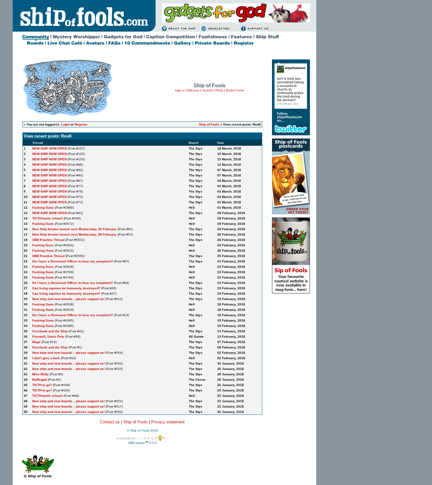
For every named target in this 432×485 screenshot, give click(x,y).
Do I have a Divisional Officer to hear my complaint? (72, 261)
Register (81, 124)
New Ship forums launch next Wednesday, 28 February (74, 229)
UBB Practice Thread (48, 240)
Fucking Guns (43, 207)
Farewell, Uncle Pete (48, 336)
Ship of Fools (209, 124)
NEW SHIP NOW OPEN (49, 148)
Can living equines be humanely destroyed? (66, 288)
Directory (193, 90)
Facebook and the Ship (50, 331)
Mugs (36, 342)
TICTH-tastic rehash (47, 218)
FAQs (219, 90)
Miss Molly (40, 374)
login (178, 90)
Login (65, 124)
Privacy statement (168, 422)
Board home (235, 90)
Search (207, 90)
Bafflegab (39, 379)
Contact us (110, 422)
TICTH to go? (42, 385)
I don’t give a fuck (46, 358)
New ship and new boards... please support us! (68, 299)
